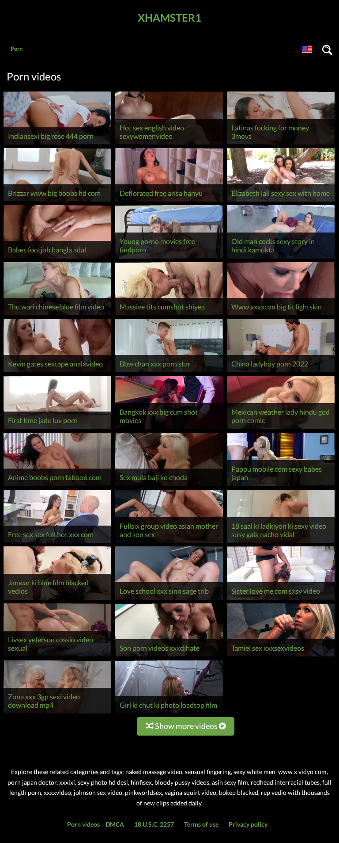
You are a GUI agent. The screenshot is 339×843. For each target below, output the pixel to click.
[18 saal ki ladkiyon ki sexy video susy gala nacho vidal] (281, 542)
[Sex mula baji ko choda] (169, 485)
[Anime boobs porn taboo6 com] (57, 485)
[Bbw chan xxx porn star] (169, 372)
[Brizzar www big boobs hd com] (57, 201)
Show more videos (186, 726)
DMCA (114, 824)
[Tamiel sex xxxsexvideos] (281, 656)
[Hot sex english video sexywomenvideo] (169, 144)
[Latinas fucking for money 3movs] (281, 144)
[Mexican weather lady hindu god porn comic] (281, 429)
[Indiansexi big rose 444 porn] (57, 144)
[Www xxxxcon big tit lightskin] (281, 315)
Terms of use (201, 824)
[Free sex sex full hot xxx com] (57, 542)
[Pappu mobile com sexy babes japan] (281, 485)
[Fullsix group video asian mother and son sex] (169, 542)
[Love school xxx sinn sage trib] (169, 599)
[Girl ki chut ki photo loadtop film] (169, 713)
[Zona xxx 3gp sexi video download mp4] (57, 713)
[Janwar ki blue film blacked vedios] (57, 599)
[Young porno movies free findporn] (169, 258)
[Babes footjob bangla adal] (57, 258)
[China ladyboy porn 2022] (281, 372)
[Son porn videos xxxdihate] (169, 656)
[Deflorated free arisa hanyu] (169, 201)
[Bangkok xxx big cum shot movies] (169, 429)
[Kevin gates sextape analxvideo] (57, 372)
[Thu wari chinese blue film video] (57, 315)
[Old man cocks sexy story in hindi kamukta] (281, 258)
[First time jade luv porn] (57, 429)
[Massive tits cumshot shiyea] (169, 315)
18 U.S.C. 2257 (154, 824)
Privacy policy (248, 824)
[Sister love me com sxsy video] (281, 599)
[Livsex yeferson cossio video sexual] (57, 656)
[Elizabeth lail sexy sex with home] (281, 201)
